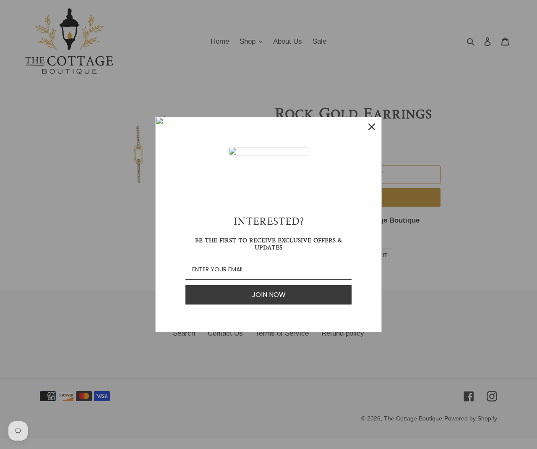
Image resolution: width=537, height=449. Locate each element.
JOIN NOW (269, 294)
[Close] (372, 127)
